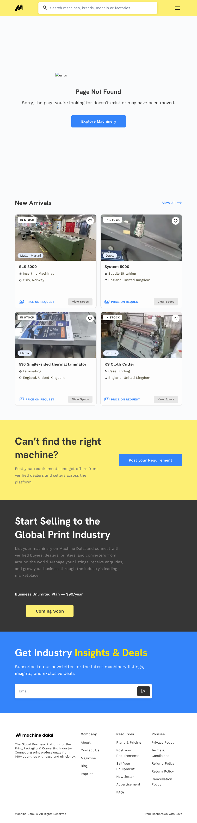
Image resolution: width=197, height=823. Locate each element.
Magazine (88, 758)
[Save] (90, 221)
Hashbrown (160, 814)
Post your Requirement (150, 460)
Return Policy (163, 771)
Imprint (87, 774)
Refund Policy (163, 763)
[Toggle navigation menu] (177, 8)
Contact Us (90, 750)
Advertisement (128, 784)
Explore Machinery (98, 121)
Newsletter (125, 777)
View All (172, 203)
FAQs (120, 792)
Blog (84, 766)
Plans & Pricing (128, 742)
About (86, 742)
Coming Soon (50, 611)
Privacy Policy (163, 742)
